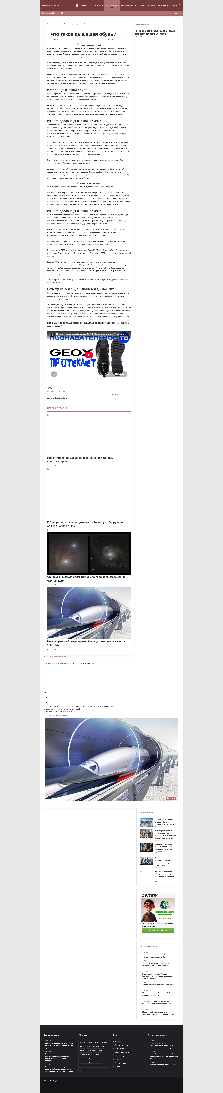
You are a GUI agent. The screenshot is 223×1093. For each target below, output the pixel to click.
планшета (91, 1066)
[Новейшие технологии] (50, 5)
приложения (102, 1066)
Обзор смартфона (86, 1054)
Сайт (45, 703)
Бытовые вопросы (166, 5)
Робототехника (146, 5)
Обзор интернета (121, 1056)
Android (82, 1042)
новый (98, 1062)
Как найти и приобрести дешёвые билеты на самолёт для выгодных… (165, 822)
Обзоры (85, 5)
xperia (82, 1050)
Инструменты (91, 1050)
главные (82, 1058)
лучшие (90, 1058)
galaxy (97, 1042)
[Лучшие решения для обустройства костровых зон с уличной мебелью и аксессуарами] (146, 874)
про (81, 1070)
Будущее (98, 5)
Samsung (96, 1046)
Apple (90, 1042)
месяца (82, 1062)
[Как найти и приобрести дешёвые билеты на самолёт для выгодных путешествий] (146, 822)
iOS (81, 1046)
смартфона (89, 1070)
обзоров (82, 1066)
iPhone (87, 1046)
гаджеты (98, 1054)
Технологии (111, 5)
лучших (99, 1058)
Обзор (101, 1050)
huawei (104, 1042)
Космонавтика (127, 5)
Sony (104, 1046)
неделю (90, 1062)
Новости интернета (122, 1052)
